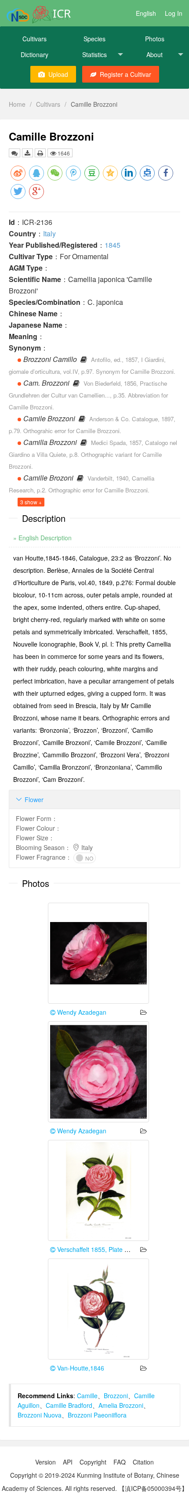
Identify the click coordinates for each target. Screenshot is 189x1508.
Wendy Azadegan (80, 1012)
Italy (49, 233)
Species (94, 38)
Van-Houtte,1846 (79, 1367)
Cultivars (34, 38)
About (154, 54)
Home (17, 104)
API (68, 1461)
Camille (87, 1395)
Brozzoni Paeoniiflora (97, 1414)
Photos (154, 38)
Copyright (93, 1461)
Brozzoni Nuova (40, 1414)
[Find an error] (14, 152)
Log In (173, 13)
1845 (112, 245)
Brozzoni (116, 1395)
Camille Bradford (69, 1405)
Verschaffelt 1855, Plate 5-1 (94, 1249)
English (146, 13)
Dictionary (34, 54)
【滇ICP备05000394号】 (153, 1488)
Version (45, 1461)
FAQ (119, 1461)
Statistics (94, 54)
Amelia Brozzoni (120, 1405)
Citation (143, 1461)
